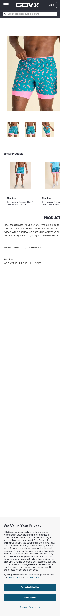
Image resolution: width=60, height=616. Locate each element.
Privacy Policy (14, 577)
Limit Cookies (30, 597)
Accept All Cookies (30, 587)
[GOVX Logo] (27, 5)
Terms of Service (33, 577)
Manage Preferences (30, 607)
